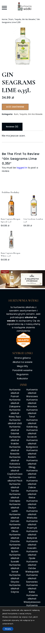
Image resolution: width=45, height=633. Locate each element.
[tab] (12, 127)
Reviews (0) (12, 126)
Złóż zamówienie (15, 106)
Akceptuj (8, 629)
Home (4, 19)
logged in (22, 167)
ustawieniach (7, 624)
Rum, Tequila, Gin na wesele (22, 19)
